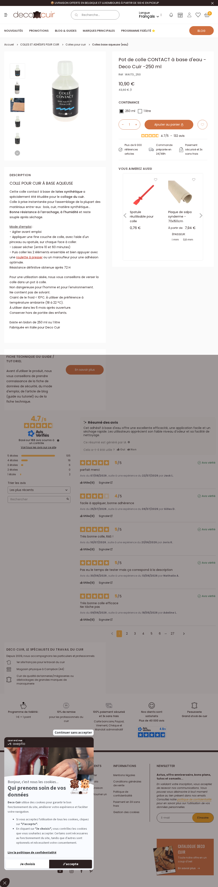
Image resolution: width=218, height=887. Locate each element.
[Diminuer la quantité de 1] (121, 124)
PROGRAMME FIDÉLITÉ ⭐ (138, 31)
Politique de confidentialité (122, 793)
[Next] (17, 153)
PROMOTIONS (39, 31)
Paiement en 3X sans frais (126, 804)
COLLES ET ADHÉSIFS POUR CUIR (39, 44)
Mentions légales (124, 775)
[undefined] (58, 440)
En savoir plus (85, 370)
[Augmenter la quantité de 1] (137, 124)
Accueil (9, 44)
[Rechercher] (76, 14)
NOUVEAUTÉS (13, 31)
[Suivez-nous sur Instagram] (72, 871)
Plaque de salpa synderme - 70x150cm (180, 216)
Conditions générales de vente (127, 783)
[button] (171, 15)
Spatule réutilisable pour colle (141, 216)
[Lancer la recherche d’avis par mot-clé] (67, 499)
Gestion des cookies (126, 812)
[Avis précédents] (112, 633)
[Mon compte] (189, 15)
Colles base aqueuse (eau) (110, 44)
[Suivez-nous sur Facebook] (81, 871)
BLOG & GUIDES (65, 31)
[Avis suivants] (182, 634)
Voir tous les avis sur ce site (38, 447)
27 (172, 633)
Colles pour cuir (76, 44)
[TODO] (129, 442)
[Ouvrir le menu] (6, 15)
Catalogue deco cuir (191, 849)
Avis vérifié (208, 462)
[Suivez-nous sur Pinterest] (90, 871)
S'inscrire (203, 817)
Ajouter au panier (167, 124)
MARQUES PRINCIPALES (99, 31)
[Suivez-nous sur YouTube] (60, 871)
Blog (201, 31)
